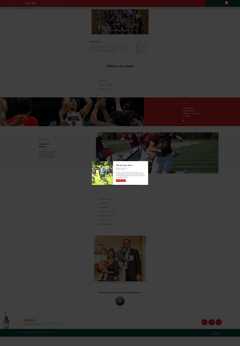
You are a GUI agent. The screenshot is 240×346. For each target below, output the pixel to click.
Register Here (121, 180)
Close (226, 2)
